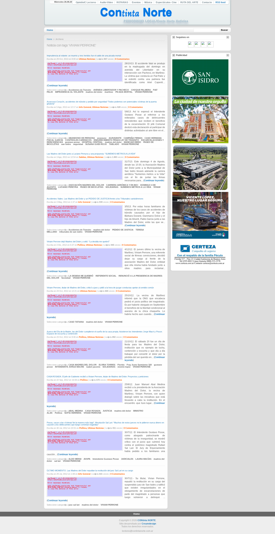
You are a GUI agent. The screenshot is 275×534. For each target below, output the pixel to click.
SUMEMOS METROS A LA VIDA (135, 187)
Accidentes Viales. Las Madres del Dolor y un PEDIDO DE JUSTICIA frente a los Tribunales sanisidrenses (95, 199)
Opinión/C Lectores (86, 2)
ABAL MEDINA (75, 411)
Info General (85, 107)
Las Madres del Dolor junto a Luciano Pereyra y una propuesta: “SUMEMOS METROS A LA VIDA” (91, 154)
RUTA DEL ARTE (189, 2)
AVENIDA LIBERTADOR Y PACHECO (111, 90)
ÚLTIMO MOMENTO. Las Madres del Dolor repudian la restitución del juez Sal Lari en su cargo (90, 470)
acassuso (101, 138)
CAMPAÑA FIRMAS (133, 138)
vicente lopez (124, 367)
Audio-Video (106, 2)
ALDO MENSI (74, 459)
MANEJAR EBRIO (132, 142)
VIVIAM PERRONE (143, 92)
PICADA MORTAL (124, 92)
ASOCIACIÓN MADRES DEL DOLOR (86, 185)
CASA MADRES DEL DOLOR (82, 365)
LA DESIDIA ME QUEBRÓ (80, 276)
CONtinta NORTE (147, 520)
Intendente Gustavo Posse (106, 459)
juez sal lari (74, 505)
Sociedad (66, 278)
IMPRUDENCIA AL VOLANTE (69, 92)
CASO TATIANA (76, 322)
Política (81, 245)
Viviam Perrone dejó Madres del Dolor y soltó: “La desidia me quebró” (78, 241)
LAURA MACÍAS (143, 459)
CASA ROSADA (92, 411)
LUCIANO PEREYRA (68, 187)
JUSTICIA (107, 411)
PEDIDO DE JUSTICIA (122, 230)
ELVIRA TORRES (107, 365)
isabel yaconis (93, 367)
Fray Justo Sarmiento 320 (139, 365)
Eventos (136, 2)
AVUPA (87, 459)
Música (148, 2)
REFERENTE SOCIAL (106, 276)
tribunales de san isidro (70, 232)
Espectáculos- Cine (166, 2)
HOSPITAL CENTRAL (92, 142)
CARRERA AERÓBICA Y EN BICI (122, 185)
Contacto (207, 2)
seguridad (78, 144)
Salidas (82, 157)
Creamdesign (149, 523)
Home (50, 30)
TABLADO (114, 144)
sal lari (57, 461)
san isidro (66, 144)
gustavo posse (72, 142)
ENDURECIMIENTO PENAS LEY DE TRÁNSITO (116, 140)
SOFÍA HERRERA (72, 413)
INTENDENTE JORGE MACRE (69, 367)
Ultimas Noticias (87, 59)
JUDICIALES (127, 459)
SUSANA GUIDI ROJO (96, 144)
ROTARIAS (122, 2)
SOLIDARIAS (112, 187)
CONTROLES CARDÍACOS (78, 140)
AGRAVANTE (115, 138)
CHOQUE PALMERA (141, 90)
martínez (109, 92)
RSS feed (220, 2)
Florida (120, 365)
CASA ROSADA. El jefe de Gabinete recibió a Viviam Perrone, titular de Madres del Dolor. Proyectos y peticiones (98, 376)
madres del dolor (94, 92)
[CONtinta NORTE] (145, 16)
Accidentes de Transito (79, 90)
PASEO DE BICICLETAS (91, 187)
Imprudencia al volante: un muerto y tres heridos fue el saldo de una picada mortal (84, 55)
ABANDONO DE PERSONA (81, 138)
